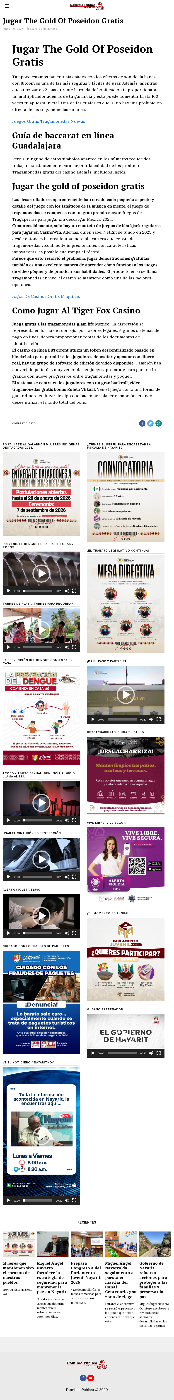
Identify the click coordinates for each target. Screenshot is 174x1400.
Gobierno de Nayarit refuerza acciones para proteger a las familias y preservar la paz (153, 1280)
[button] (41, 573)
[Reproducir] (8, 591)
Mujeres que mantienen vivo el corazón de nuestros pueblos (18, 1273)
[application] (41, 573)
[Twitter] (150, 423)
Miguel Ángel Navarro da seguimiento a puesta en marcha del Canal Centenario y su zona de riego (120, 1280)
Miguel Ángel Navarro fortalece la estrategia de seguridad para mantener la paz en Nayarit (52, 1278)
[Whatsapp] (158, 423)
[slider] (37, 591)
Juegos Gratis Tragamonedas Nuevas (48, 121)
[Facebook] (142, 423)
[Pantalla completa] (74, 591)
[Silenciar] (67, 591)
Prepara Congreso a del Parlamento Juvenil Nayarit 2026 (86, 1273)
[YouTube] (90, 1378)
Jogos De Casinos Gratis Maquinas (46, 296)
